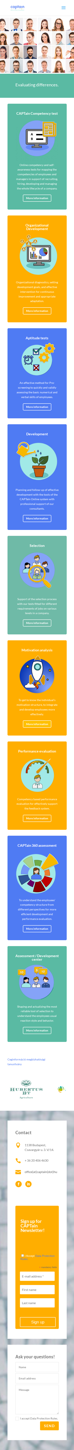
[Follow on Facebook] (18, 1184)
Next (61, 1090)
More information (37, 198)
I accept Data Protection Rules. (39, 1418)
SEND (49, 1426)
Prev (12, 1090)
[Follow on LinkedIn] (28, 1184)
